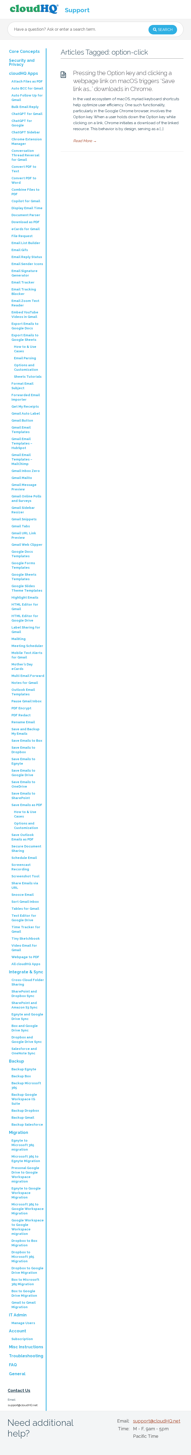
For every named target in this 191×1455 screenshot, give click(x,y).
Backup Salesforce (27, 1124)
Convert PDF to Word (23, 180)
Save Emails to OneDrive (23, 784)
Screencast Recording (21, 867)
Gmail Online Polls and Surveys (26, 498)
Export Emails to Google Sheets (25, 337)
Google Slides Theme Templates (26, 588)
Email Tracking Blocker (23, 291)
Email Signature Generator (24, 273)
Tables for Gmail (25, 908)
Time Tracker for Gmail (25, 929)
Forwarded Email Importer (25, 397)
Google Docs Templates (22, 554)
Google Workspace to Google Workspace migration (27, 1227)
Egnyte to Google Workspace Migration (26, 1192)
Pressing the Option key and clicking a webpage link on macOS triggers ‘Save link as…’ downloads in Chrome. (124, 80)
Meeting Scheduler (27, 646)
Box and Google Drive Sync (24, 1028)
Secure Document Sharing (26, 848)
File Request (22, 236)
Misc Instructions (26, 1347)
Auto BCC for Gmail (27, 88)
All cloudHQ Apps (25, 964)
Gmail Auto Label (25, 413)
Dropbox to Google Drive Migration (27, 1270)
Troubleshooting (26, 1356)
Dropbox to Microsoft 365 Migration (22, 1256)
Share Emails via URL (24, 885)
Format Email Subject (22, 386)
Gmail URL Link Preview (23, 535)
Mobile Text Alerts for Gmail (26, 655)
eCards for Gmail (25, 229)
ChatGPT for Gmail (26, 114)
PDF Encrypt (21, 708)
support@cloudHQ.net (23, 1405)
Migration (18, 1132)
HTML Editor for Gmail (24, 607)
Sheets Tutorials (28, 376)
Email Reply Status (26, 257)
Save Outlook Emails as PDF (22, 837)
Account (17, 1331)
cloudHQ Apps (23, 73)
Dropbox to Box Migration (24, 1243)
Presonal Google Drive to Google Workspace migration (25, 1174)
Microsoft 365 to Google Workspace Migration (27, 1208)
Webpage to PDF (25, 957)
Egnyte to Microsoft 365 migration (22, 1145)
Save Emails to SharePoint (23, 796)
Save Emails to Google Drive (23, 773)
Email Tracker (23, 282)
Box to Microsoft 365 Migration (25, 1282)
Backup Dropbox (25, 1110)
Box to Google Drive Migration (24, 1293)
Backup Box (21, 1076)
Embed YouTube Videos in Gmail (24, 314)
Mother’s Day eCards (22, 666)
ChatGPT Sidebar (25, 132)
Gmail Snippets (24, 519)
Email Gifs (19, 250)
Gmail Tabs (20, 526)
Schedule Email (24, 858)
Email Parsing (25, 358)
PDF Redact (21, 715)
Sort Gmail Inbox (25, 902)
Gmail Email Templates (21, 430)
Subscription (22, 1339)
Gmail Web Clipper (27, 544)
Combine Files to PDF (25, 192)
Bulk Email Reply (25, 107)
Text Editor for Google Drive (23, 918)
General (17, 1373)
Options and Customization (26, 367)
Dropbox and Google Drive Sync (26, 1039)
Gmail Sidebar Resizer (23, 510)
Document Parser (25, 215)
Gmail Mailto (21, 478)
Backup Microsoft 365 (26, 1085)
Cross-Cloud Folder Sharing (27, 982)
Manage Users (23, 1323)
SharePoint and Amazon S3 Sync (24, 1005)
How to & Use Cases (25, 349)
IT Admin (18, 1315)
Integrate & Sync (26, 972)
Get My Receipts (25, 406)
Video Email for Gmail (24, 948)
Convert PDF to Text (23, 169)
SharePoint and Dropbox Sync (24, 994)
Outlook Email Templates (23, 692)
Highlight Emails (24, 597)
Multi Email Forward (27, 676)
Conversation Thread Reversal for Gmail (25, 155)
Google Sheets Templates (23, 577)
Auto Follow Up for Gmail (27, 97)
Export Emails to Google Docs (25, 326)
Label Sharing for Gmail (25, 630)
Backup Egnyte (23, 1069)
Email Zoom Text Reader (25, 303)
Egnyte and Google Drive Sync (27, 1016)
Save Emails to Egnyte (23, 761)
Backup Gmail (22, 1117)
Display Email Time (27, 208)
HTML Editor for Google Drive (24, 618)
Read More (85, 141)
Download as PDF (25, 222)
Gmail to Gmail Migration (23, 1305)
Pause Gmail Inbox (26, 701)
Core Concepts (24, 51)
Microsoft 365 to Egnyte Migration (25, 1159)
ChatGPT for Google (21, 123)
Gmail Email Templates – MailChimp (21, 459)
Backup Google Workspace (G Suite (24, 1099)
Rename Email (23, 722)
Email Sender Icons (27, 264)
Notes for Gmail (24, 683)
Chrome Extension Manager (26, 141)
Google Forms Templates (23, 565)
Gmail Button (22, 420)
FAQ (13, 1365)
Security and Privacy (22, 62)
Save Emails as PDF (26, 805)
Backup (16, 1061)
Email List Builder (25, 243)
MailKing (18, 639)
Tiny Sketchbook (25, 938)
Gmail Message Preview (24, 487)
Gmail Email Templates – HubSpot (21, 443)
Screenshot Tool (25, 876)
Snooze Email (22, 895)
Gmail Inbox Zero (25, 471)
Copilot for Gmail (25, 201)
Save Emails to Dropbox (23, 750)
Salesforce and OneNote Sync (24, 1051)
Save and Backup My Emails (25, 731)
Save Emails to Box (26, 740)
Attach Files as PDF (27, 81)
